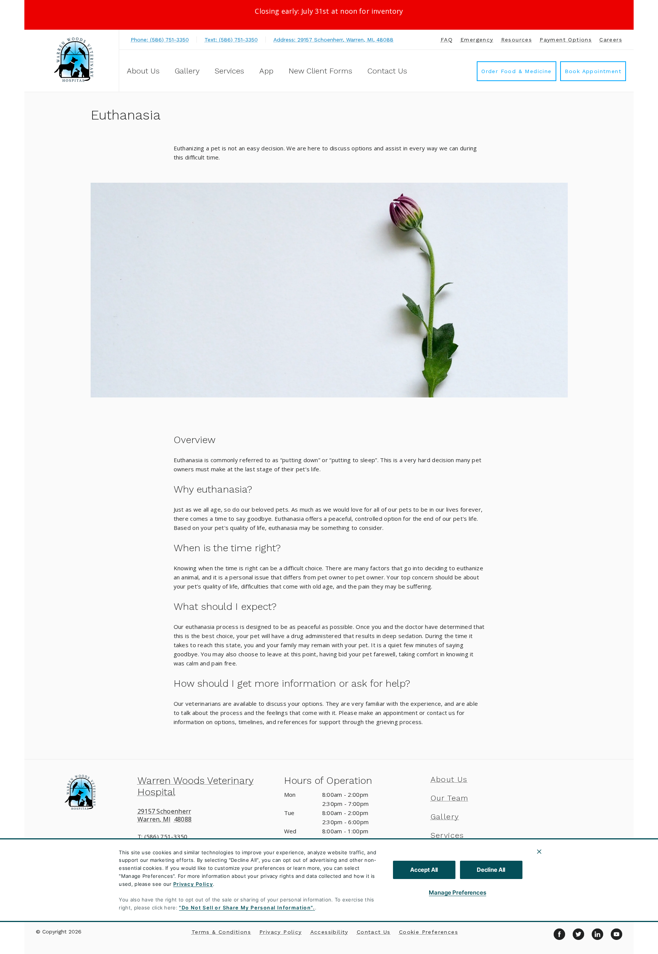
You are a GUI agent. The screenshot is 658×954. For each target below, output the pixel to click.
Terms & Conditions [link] (221, 932)
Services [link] (229, 70)
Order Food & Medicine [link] (516, 71)
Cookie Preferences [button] (428, 932)
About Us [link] (449, 779)
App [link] (266, 70)
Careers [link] (610, 40)
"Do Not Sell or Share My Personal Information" (246, 908)
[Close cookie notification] (539, 851)
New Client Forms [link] (320, 70)
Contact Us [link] (387, 70)
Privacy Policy (193, 884)
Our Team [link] (450, 797)
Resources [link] (516, 40)
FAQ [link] (447, 40)
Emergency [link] (477, 40)
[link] (73, 59)
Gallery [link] (187, 70)
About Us (143, 70)
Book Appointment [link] (593, 71)
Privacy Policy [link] (280, 932)
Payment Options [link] (566, 40)
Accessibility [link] (329, 932)
